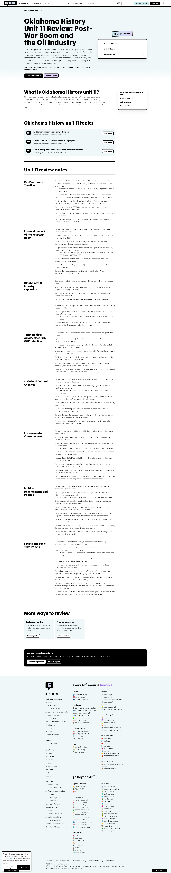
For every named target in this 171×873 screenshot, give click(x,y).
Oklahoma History (31, 10)
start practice (63, 636)
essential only (9, 867)
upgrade (155, 3)
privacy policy (7, 858)
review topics (51, 75)
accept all (23, 867)
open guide (108, 133)
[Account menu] (163, 3)
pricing (47, 3)
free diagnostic (141, 3)
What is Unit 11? (110, 44)
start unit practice (33, 75)
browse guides (32, 636)
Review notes (109, 54)
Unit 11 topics (109, 49)
